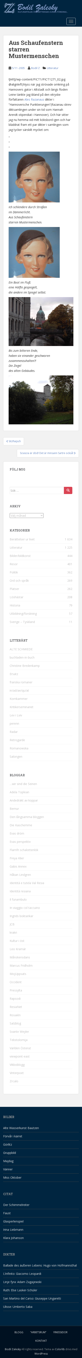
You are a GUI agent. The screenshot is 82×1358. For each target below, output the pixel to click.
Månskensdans (20, 957)
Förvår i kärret (12, 1136)
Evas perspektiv (20, 842)
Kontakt (41, 1341)
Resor (14, 564)
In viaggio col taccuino (25, 908)
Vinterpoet (17, 1073)
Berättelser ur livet (22, 539)
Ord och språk (19, 581)
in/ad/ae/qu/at (19, 690)
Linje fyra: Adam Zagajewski (22, 1282)
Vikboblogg (17, 1065)
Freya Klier (17, 858)
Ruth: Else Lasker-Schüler (20, 1290)
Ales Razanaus (34, 99)
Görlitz (7, 1144)
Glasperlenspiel (13, 1221)
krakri (13, 932)
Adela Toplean (19, 792)
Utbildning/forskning (23, 614)
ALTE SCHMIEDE (21, 649)
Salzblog (15, 1023)
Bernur (14, 809)
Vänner (8, 1169)
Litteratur (52, 68)
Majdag (8, 1161)
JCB (12, 924)
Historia (15, 605)
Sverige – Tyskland (22, 622)
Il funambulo (18, 899)
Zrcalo (14, 1081)
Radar (14, 732)
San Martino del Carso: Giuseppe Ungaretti (32, 1298)
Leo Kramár (18, 949)
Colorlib (60, 1349)
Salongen (16, 756)
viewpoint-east (20, 1056)
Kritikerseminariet (21, 707)
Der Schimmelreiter (16, 1205)
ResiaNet (16, 1007)
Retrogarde (17, 740)
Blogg (19, 1332)
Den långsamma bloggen (27, 817)
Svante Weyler (19, 1032)
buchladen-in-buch (22, 657)
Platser (14, 589)
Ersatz (14, 674)
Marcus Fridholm (21, 965)
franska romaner (21, 682)
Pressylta (16, 990)
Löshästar (16, 597)
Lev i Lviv (16, 715)
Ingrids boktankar (21, 916)
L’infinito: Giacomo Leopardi (22, 1274)
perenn (14, 723)
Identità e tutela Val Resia (27, 883)
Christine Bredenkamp (25, 666)
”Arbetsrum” (38, 1332)
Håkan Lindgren (20, 875)
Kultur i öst (17, 941)
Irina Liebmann (13, 1230)
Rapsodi (15, 999)
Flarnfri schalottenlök (24, 850)
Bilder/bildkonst (20, 556)
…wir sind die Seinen (23, 784)
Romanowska (19, 748)
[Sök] (68, 490)
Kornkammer (19, 699)
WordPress (41, 1353)
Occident (16, 982)
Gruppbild (9, 1153)
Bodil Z (35, 68)
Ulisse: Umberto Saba (17, 1307)
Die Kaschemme (21, 825)
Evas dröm (17, 833)
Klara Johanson (13, 1238)
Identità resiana (20, 891)
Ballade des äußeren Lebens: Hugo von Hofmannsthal (40, 1265)
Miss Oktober (12, 1177)
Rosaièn (15, 1015)
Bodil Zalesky (13, 1349)
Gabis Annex (18, 866)
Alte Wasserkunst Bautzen (21, 1128)
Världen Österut (20, 1048)
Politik (14, 572)
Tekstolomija (19, 1040)
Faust (7, 1213)
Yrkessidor (60, 1332)
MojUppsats (18, 974)
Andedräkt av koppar (24, 800)
